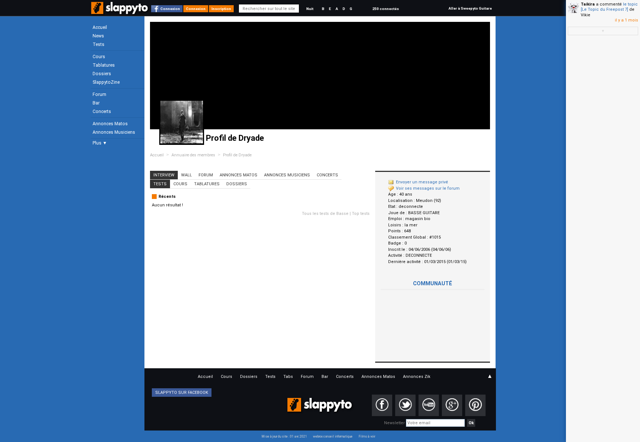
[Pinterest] (475, 405)
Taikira (588, 4)
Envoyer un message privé (422, 182)
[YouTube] (429, 405)
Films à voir (367, 436)
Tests (98, 44)
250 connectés (385, 9)
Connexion (170, 9)
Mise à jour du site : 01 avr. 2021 (284, 436)
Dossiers (102, 73)
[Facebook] (382, 405)
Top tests (361, 213)
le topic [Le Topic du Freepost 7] (609, 7)
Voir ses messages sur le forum (428, 188)
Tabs (288, 376)
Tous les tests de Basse (325, 213)
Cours (99, 56)
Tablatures (104, 65)
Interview (163, 175)
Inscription (221, 9)
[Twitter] (405, 405)
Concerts (102, 111)
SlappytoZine (106, 82)
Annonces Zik (416, 376)
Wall (186, 175)
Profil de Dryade (237, 155)
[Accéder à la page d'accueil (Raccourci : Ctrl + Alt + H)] (120, 11)
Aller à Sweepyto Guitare (470, 8)
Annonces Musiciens (114, 132)
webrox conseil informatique (333, 436)
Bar (96, 103)
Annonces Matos (110, 123)
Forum (99, 94)
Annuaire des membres (193, 155)
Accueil (100, 27)
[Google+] (452, 405)
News (98, 36)
